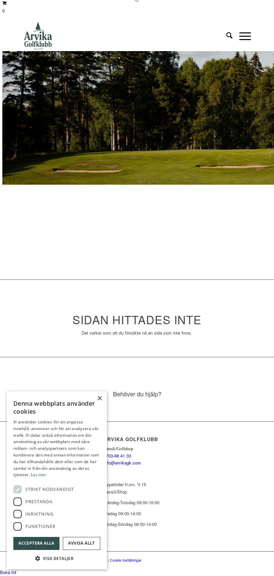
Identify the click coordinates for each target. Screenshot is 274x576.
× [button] (99, 398)
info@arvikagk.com (122, 462)
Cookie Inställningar (126, 560)
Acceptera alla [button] (36, 543)
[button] (56, 558)
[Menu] (242, 36)
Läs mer (38, 474)
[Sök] (226, 36)
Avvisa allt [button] (81, 543)
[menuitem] (226, 36)
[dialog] (57, 480)
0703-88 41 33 (117, 455)
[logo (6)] (38, 36)
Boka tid (8, 572)
